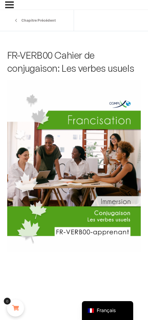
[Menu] (9, 4)
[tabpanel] (74, 166)
